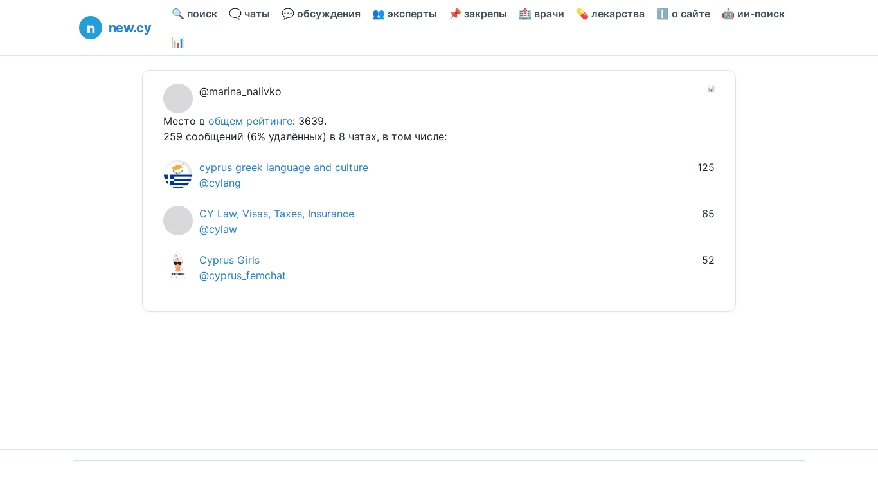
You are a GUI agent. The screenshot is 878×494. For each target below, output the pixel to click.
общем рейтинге (250, 120)
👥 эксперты (404, 13)
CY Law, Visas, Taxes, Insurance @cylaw (276, 221)
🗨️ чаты (249, 13)
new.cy (130, 27)
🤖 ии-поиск (753, 13)
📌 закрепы (478, 13)
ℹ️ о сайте (683, 13)
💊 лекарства (610, 13)
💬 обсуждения (321, 13)
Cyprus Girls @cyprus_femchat (242, 267)
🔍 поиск (194, 13)
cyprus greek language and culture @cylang (283, 175)
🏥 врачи (541, 13)
